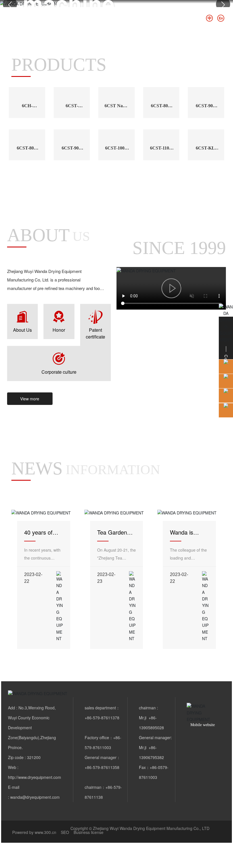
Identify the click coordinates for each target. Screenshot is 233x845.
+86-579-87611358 (102, 767)
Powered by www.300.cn (34, 832)
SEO (65, 832)
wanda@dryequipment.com (35, 797)
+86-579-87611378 (102, 717)
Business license (88, 832)
